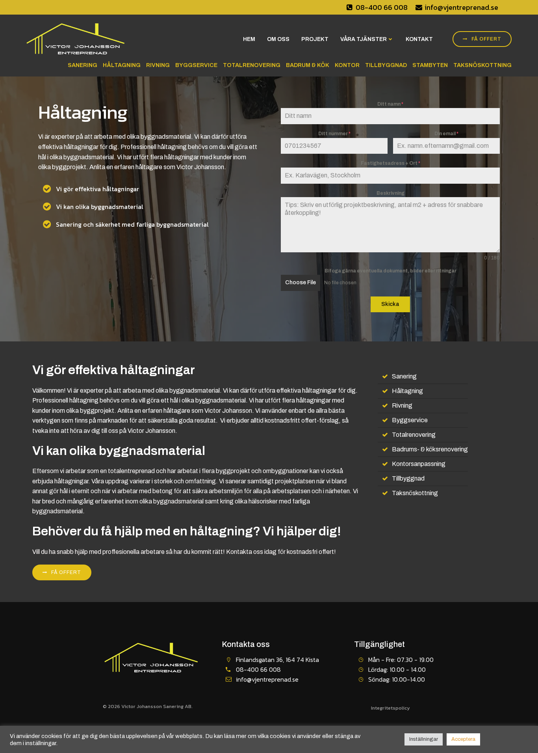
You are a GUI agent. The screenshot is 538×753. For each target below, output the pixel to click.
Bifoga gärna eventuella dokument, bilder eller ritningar (390, 271)
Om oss (278, 39)
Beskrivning (390, 193)
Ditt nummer (334, 133)
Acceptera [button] (463, 739)
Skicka (390, 304)
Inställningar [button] (423, 739)
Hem (249, 39)
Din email (446, 133)
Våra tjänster (363, 39)
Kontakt (419, 39)
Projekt (314, 39)
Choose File (300, 282)
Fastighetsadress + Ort (390, 163)
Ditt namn (390, 104)
